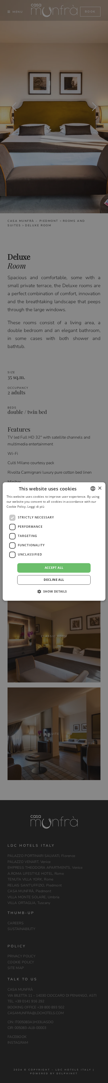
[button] (54, 592)
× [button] (99, 488)
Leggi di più (35, 506)
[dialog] (54, 541)
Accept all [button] (54, 568)
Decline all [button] (54, 580)
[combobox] (92, 488)
